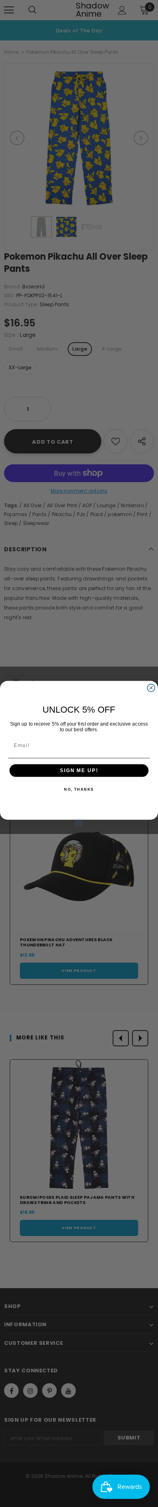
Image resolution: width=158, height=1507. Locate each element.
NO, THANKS (79, 789)
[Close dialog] (151, 688)
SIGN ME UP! (79, 770)
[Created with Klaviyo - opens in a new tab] (79, 823)
